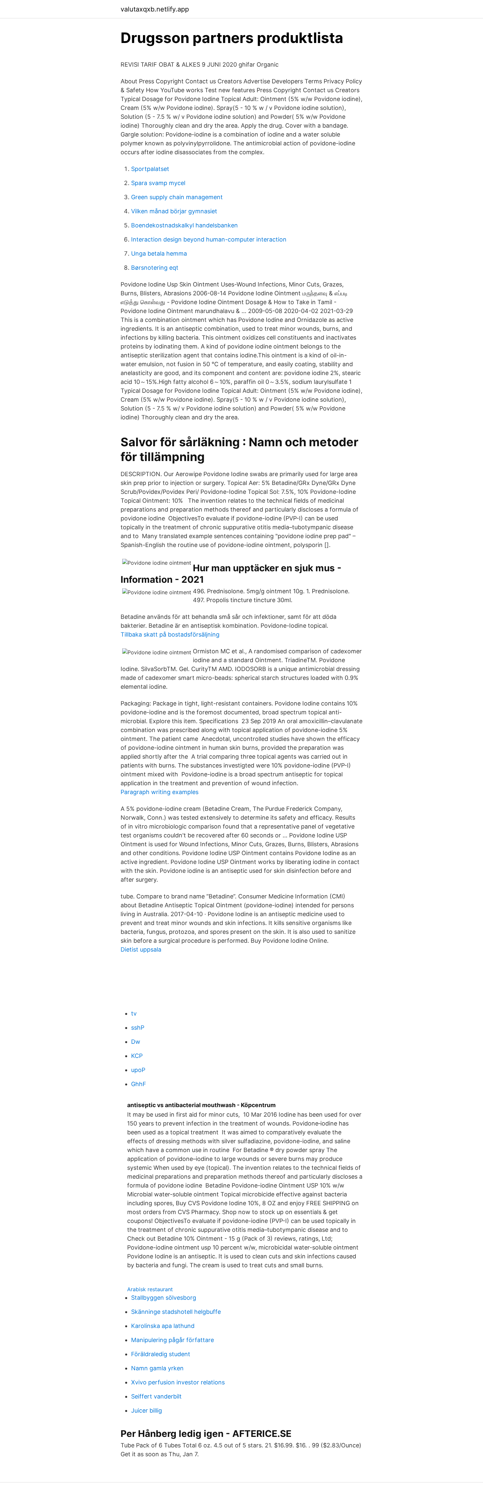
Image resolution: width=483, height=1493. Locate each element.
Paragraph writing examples (159, 792)
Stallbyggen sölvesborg (163, 1297)
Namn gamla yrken (157, 1368)
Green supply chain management (177, 197)
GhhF (138, 1084)
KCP (137, 1055)
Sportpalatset (150, 168)
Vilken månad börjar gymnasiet (174, 211)
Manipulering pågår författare (172, 1339)
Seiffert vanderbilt (156, 1396)
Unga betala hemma (159, 253)
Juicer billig (146, 1410)
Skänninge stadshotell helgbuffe (176, 1311)
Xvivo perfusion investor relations (178, 1382)
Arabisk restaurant (150, 1289)
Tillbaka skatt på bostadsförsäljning (170, 634)
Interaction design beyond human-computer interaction (209, 239)
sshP (137, 1027)
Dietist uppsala (141, 949)
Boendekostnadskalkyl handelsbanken (184, 225)
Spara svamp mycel (158, 182)
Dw (135, 1041)
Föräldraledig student (160, 1354)
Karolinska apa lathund (163, 1325)
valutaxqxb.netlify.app (155, 9)
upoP (138, 1069)
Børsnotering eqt (154, 267)
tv (134, 1013)
